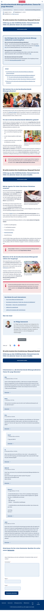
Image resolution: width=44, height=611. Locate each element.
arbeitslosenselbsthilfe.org (7, 9)
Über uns (33, 604)
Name (6, 578)
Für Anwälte (38, 604)
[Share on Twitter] (10, 345)
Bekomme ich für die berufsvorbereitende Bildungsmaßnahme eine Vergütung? (20, 82)
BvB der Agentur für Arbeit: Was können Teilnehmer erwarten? (22, 79)
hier (30, 53)
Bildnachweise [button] (22, 339)
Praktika (11, 213)
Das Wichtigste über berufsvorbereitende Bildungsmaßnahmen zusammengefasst (19, 72)
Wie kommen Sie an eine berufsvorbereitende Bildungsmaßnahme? (20, 75)
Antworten (7, 392)
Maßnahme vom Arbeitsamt (19, 9)
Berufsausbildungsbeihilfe (15, 60)
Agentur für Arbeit (12, 112)
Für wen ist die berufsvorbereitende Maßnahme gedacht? (21, 77)
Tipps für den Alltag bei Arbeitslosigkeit (14, 299)
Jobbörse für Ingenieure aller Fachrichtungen (15, 310)
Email (6, 585)
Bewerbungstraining (8, 232)
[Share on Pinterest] (19, 345)
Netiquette (11, 550)
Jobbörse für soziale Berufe (12, 307)
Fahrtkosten (5, 267)
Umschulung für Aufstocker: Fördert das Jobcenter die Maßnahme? (20, 302)
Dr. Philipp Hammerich (15, 14)
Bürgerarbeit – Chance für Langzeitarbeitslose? (16, 304)
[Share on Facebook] (14, 345)
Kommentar (8, 562)
